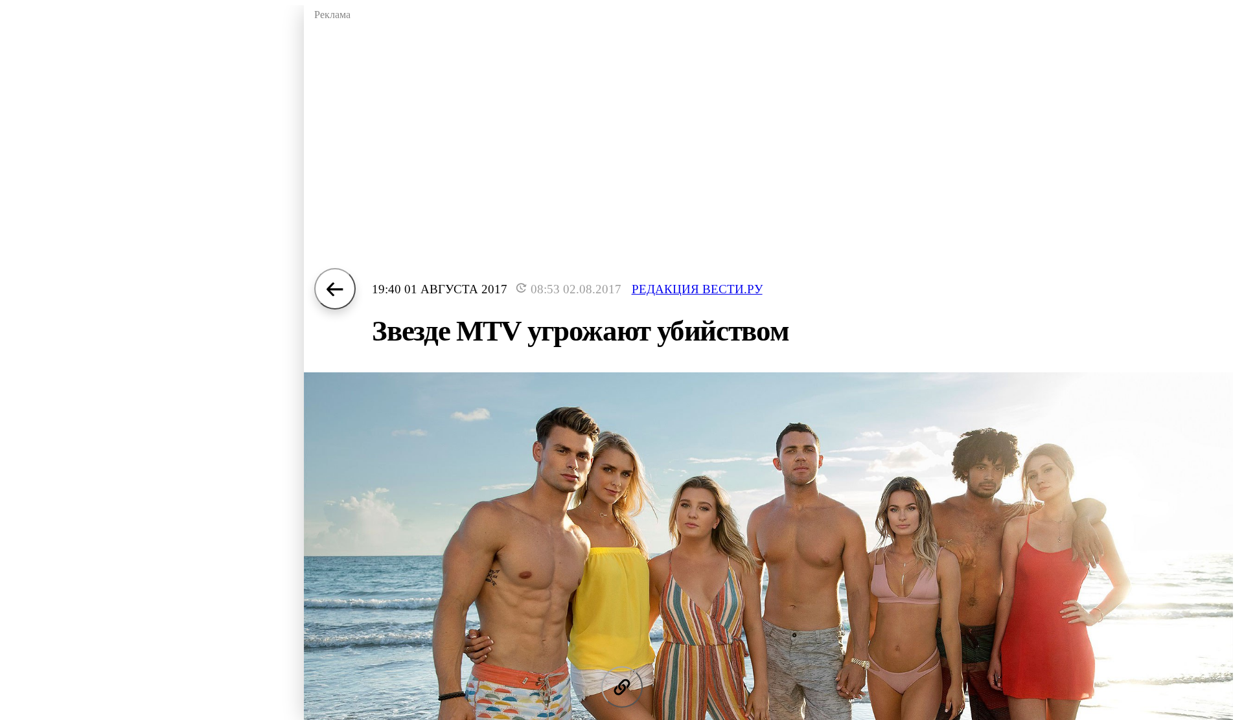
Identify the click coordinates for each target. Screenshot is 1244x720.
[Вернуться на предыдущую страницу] (335, 288)
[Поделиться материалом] (622, 687)
